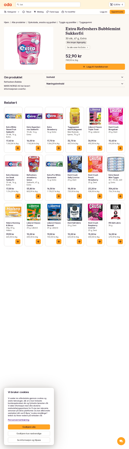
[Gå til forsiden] (8, 4)
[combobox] (49, 4)
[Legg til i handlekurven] (17, 148)
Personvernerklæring (18, 420)
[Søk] (18, 4)
